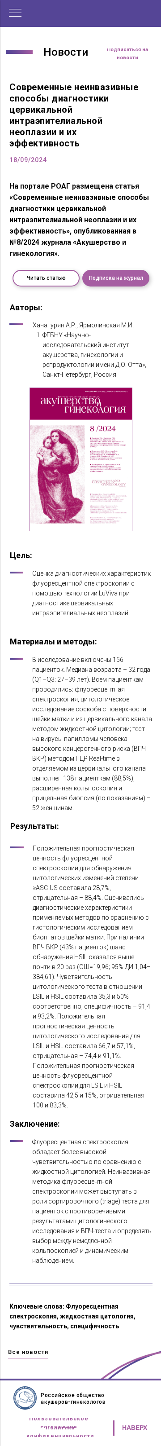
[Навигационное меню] (15, 13)
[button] (127, 54)
